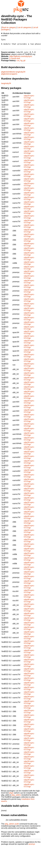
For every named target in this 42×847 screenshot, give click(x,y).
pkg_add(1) (16, 795)
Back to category (9, 27)
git (24, 60)
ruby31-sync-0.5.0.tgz (29, 129)
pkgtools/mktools (8, 72)
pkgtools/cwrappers (9, 74)
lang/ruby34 (20, 72)
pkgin (11, 793)
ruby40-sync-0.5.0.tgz (29, 106)
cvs (18, 60)
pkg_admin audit (12, 824)
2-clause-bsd (14, 58)
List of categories (24, 27)
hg (21, 60)
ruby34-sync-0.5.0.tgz (29, 101)
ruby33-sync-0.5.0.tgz (29, 97)
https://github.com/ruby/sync (20, 56)
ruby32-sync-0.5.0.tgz (29, 111)
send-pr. (32, 844)
